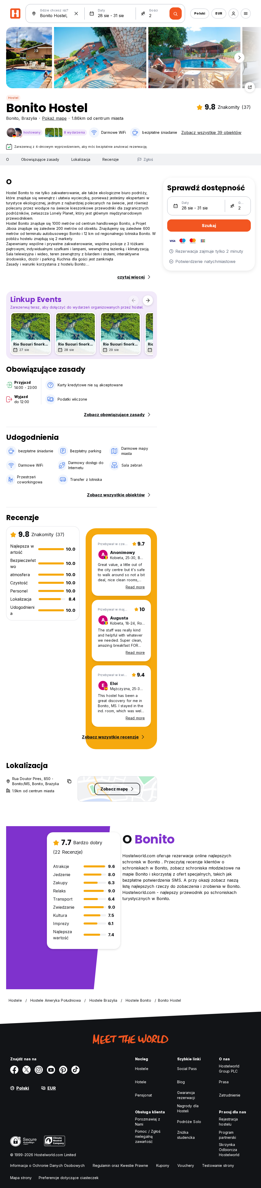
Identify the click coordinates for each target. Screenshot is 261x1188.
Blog (181, 1082)
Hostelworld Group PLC (229, 1068)
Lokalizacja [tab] (80, 159)
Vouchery (185, 1165)
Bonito (12, 118)
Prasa (224, 1082)
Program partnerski (227, 1135)
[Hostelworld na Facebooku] (14, 1070)
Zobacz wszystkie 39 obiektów (211, 132)
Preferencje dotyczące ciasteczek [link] (69, 1178)
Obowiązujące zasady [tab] (40, 159)
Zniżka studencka (186, 1135)
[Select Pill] (233, 13)
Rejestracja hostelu (228, 1121)
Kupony (162, 1165)
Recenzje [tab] (110, 159)
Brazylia (29, 118)
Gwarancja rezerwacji (186, 1095)
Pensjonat (143, 1095)
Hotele (141, 1082)
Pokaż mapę (54, 118)
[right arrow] (148, 300)
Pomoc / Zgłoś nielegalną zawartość (147, 1136)
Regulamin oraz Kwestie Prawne (120, 1165)
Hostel (13, 98)
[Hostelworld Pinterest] (63, 1070)
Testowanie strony (218, 1165)
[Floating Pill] (239, 57)
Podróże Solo (189, 1121)
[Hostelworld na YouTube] (51, 1070)
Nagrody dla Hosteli (188, 1108)
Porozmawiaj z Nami (147, 1121)
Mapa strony (21, 1178)
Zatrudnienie (229, 1095)
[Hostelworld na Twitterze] (26, 1070)
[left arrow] (133, 300)
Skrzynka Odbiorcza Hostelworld (229, 1149)
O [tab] (7, 159)
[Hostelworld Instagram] (39, 1070)
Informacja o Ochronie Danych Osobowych (47, 1165)
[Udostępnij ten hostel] (250, 87)
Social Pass (187, 1068)
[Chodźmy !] (175, 13)
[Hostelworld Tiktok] (75, 1070)
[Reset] (76, 13)
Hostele (141, 1068)
